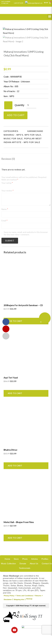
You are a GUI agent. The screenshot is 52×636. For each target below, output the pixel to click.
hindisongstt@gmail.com (35, 3)
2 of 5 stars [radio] (5, 187)
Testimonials (24, 568)
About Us (34, 563)
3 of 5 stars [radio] (7, 187)
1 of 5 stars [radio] (2, 187)
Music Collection (8, 563)
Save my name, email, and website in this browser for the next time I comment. (26, 233)
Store (16, 559)
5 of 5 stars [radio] (13, 187)
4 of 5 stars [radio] (10, 187)
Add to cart (16, 115)
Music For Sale (13, 138)
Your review (7, 190)
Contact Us (47, 563)
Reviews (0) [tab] (8, 158)
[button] (49, 16)
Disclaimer (8, 599)
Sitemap (29, 599)
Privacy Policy (9, 595)
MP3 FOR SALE (33, 135)
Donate (22, 563)
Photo (25, 559)
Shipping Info (19, 599)
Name (4, 209)
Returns (38, 595)
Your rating (7, 183)
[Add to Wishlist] (8, 105)
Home (7, 559)
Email (4, 220)
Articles (34, 559)
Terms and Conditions (24, 595)
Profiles (44, 559)
